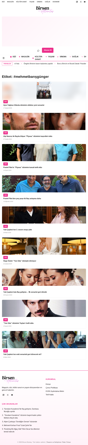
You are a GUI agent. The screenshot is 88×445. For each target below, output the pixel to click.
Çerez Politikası (52, 388)
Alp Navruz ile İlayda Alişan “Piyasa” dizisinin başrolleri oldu (27, 136)
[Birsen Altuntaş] (45, 10)
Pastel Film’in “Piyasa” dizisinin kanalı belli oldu (22, 167)
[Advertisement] (45, 31)
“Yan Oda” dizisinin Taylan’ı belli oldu (18, 323)
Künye (48, 384)
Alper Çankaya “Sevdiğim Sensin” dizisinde (20, 422)
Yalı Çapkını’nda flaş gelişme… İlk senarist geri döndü (25, 292)
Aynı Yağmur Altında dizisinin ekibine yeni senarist (23, 105)
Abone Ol (48, 50)
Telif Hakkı (50, 395)
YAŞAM (31, 2)
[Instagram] (77, 2)
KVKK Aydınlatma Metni (55, 391)
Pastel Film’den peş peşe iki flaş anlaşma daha (22, 198)
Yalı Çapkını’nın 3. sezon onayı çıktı (17, 230)
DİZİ (3, 2)
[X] (80, 2)
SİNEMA (39, 2)
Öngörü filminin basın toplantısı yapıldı (30, 64)
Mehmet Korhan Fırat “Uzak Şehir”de (18, 425)
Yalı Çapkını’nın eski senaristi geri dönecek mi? (22, 354)
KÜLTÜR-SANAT (21, 2)
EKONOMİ (56, 2)
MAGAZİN (10, 2)
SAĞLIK (47, 2)
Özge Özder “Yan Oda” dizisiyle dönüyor (19, 261)
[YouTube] (84, 2)
